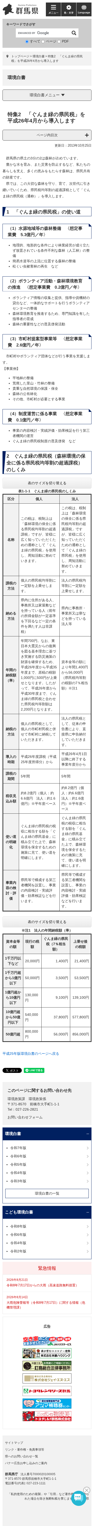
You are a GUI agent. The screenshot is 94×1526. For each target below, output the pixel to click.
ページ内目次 (47, 135)
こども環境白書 (19, 1212)
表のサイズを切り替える (47, 483)
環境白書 (39, 56)
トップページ (20, 56)
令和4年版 (18, 1173)
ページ (51, 41)
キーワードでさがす (21, 24)
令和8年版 (18, 1226)
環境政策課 (16, 1099)
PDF (65, 41)
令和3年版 (18, 1181)
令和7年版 (18, 1148)
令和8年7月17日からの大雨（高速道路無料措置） (43, 1285)
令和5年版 (18, 1164)
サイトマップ (14, 1443)
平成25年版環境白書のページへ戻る (31, 1054)
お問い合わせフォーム (25, 1117)
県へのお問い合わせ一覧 (21, 1456)
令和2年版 (18, 1251)
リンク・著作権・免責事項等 (24, 1449)
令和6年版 (18, 1156)
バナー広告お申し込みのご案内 (26, 1463)
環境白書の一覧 (47, 1193)
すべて (35, 41)
